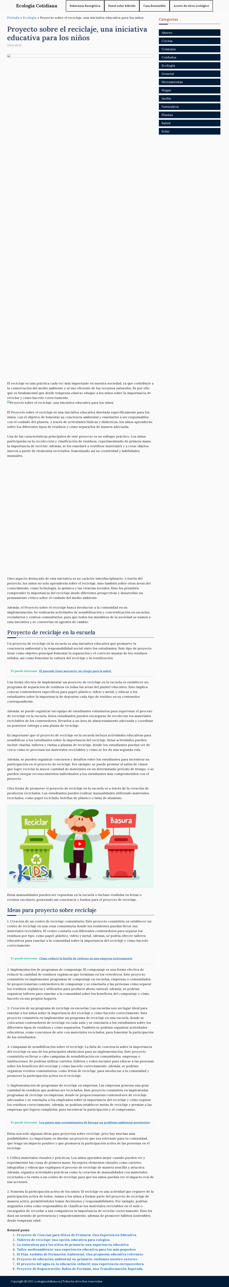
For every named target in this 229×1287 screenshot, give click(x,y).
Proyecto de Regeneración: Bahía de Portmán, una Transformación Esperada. (80, 1269)
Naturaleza (170, 107)
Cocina (167, 41)
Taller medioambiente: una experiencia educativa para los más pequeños (76, 1249)
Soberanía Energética (85, 6)
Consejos (169, 49)
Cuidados (169, 57)
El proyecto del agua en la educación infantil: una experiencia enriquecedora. (80, 1264)
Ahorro (167, 33)
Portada (13, 18)
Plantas (167, 115)
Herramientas (172, 82)
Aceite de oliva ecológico (191, 6)
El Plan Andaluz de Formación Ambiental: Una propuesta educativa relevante (80, 1254)
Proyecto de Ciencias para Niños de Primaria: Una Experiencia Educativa (76, 1235)
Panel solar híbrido (121, 6)
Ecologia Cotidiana (36, 6)
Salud (166, 123)
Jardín (166, 98)
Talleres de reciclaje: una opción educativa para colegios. (63, 1240)
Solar (166, 131)
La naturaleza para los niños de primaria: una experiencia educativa (73, 1244)
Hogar (166, 90)
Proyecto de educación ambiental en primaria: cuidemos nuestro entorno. (77, 1259)
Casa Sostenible (154, 6)
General (168, 74)
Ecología (29, 18)
